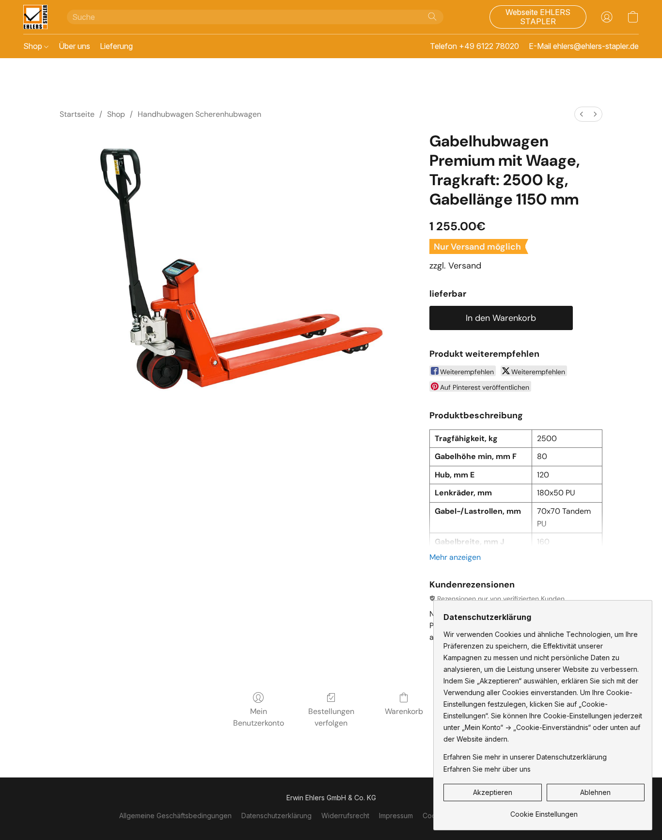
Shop (33, 46)
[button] (35, 17)
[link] (544, 810)
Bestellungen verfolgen (331, 717)
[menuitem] (581, 114)
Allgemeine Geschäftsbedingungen (175, 815)
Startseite (77, 114)
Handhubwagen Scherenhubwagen (199, 114)
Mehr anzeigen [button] (455, 557)
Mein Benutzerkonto (258, 717)
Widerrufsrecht (345, 815)
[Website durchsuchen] (432, 16)
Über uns (74, 46)
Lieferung (116, 46)
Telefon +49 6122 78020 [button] (474, 46)
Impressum (396, 815)
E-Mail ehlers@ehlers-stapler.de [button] (584, 46)
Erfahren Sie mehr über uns (487, 769)
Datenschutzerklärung (276, 815)
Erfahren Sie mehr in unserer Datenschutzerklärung (525, 757)
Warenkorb (404, 711)
